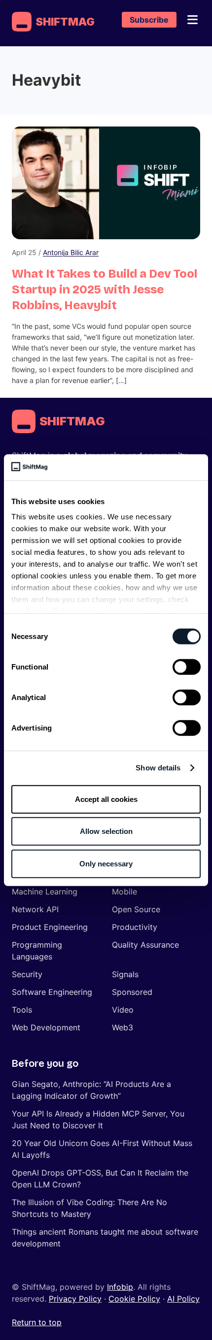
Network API (35, 909)
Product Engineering (50, 927)
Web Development (46, 1027)
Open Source (136, 909)
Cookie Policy (134, 1299)
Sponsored (132, 992)
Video (123, 1010)
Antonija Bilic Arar (71, 252)
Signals (125, 974)
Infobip (120, 1287)
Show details (158, 768)
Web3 (122, 1027)
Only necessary (106, 863)
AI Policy (183, 1299)
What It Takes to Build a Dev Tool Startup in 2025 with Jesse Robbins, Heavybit (104, 289)
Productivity (134, 927)
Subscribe (149, 20)
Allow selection (106, 831)
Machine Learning (44, 891)
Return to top (37, 1322)
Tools (22, 1010)
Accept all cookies (106, 799)
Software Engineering (52, 992)
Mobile (124, 891)
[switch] (187, 666)
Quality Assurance (145, 945)
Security (27, 974)
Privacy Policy (75, 1299)
